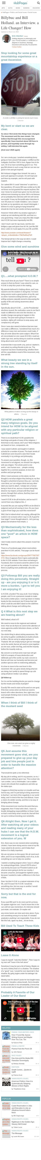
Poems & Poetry (18, 1046)
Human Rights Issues (20, 1078)
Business (26, 8)
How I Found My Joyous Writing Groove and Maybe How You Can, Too (22, 1037)
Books (18, 8)
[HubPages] (20, 3)
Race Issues (16, 1055)
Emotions (15, 1067)
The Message (17, 1133)
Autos (10, 8)
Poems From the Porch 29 (22, 1049)
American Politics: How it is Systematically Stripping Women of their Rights (22, 1083)
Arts (3, 8)
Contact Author (16, 47)
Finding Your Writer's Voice (23, 1032)
